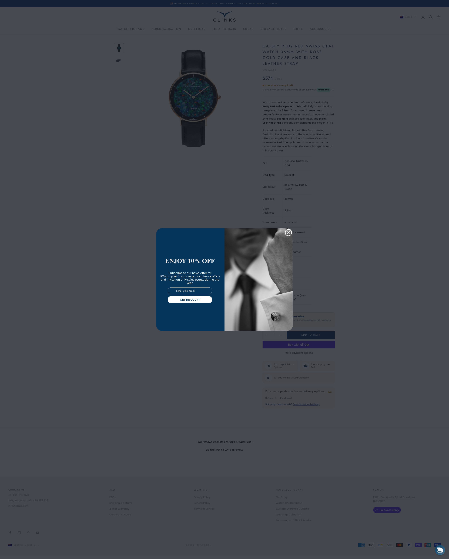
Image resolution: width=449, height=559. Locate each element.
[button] (440, 550)
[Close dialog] (288, 233)
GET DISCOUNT (190, 299)
